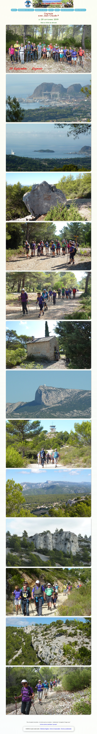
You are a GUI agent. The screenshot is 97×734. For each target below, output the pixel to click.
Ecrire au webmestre (66, 728)
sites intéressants (67, 10)
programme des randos (25, 10)
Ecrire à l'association (55, 728)
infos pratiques (80, 10)
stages (51, 10)
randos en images (41, 10)
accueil (14, 10)
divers (57, 10)
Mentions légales (44, 728)
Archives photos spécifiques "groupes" (48, 724)
